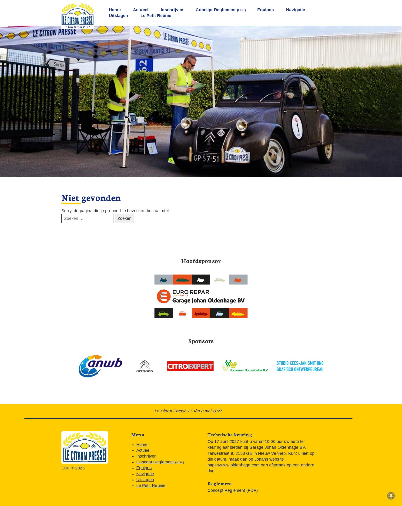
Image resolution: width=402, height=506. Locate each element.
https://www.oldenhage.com (234, 465)
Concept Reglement (221, 9)
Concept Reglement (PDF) (233, 490)
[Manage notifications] (391, 495)
